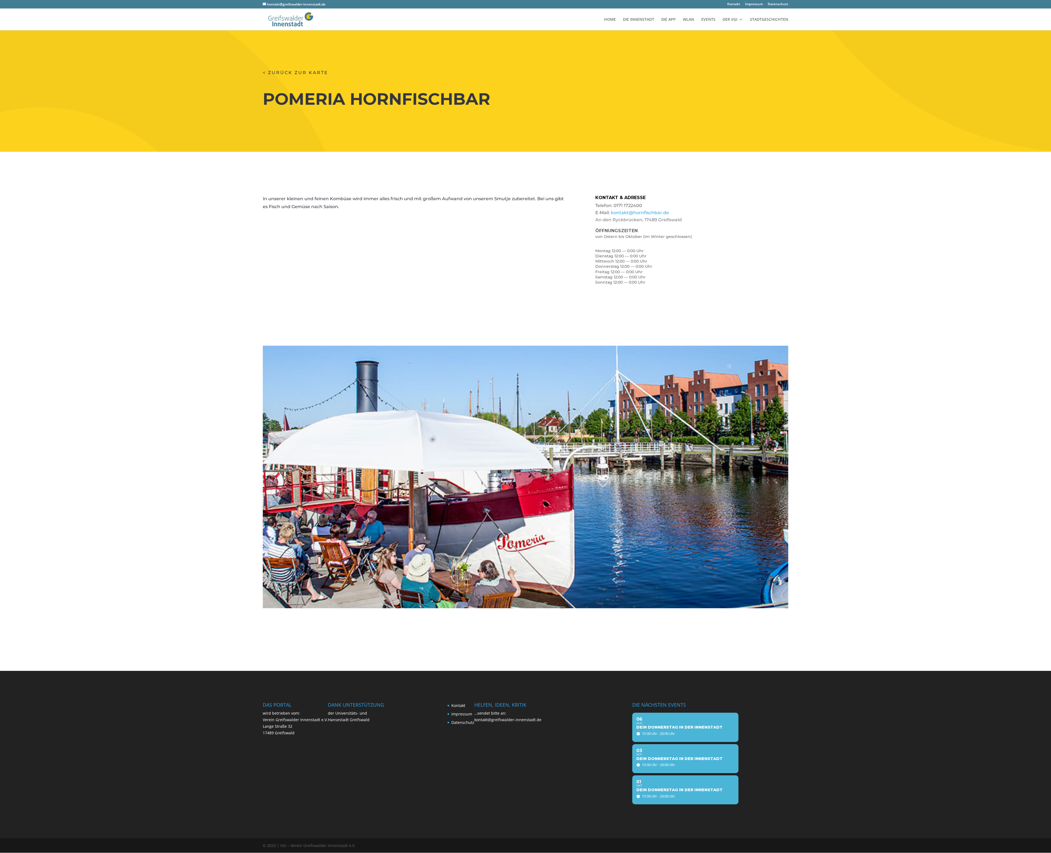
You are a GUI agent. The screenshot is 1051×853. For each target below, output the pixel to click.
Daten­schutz (778, 4)
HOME (610, 20)
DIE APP (668, 20)
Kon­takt (733, 4)
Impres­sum (754, 4)
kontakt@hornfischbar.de (640, 212)
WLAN (688, 20)
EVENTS (708, 20)
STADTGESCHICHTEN (769, 20)
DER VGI (730, 20)
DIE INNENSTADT (638, 20)
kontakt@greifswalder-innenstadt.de (507, 719)
